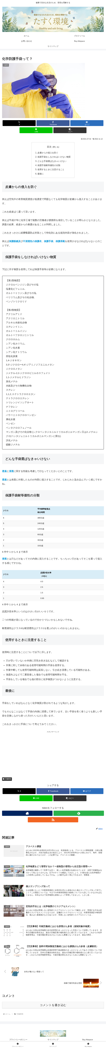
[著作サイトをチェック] (27, 813)
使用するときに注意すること (50, 169)
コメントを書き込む (53, 1005)
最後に (40, 174)
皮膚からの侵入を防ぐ (47, 152)
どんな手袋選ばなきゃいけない (51, 161)
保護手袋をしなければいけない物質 (54, 157)
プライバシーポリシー (18, 1040)
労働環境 (8, 779)
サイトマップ (53, 1040)
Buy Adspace (87, 1040)
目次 (49, 147)
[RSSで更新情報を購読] (53, 819)
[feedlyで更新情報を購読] (79, 813)
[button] (69, 130)
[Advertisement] (53, 751)
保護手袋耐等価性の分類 (48, 165)
